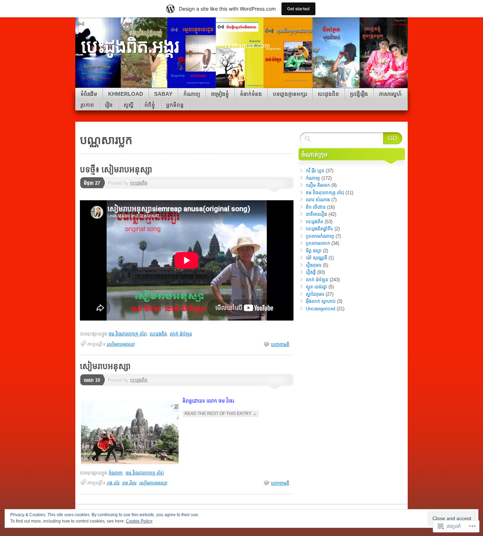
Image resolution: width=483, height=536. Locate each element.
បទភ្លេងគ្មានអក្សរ (290, 94)
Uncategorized (320, 308)
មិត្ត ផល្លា (313, 250)
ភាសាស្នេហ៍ (390, 94)
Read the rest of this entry (221, 413)
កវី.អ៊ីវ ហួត (315, 170)
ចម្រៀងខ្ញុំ (220, 94)
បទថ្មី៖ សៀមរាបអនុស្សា (116, 169)
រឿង (109, 105)
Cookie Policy (139, 521)
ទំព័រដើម (89, 94)
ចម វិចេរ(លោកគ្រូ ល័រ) (128, 333)
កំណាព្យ (192, 94)
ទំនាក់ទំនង (251, 94)
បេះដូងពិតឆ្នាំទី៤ (319, 228)
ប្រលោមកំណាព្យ (320, 236)
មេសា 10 (92, 380)
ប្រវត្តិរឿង (359, 94)
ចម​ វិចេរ (129, 482)
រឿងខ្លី (311, 272)
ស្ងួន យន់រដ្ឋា (316, 286)
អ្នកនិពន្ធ (175, 105)
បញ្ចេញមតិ (280, 344)
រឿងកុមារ (313, 265)
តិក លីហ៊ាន (316, 207)
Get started (298, 8)
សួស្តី (129, 105)
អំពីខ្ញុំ (150, 105)
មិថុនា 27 (92, 183)
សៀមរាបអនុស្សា (120, 344)
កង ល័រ (112, 482)
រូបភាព (87, 105)
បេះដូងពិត (328, 94)
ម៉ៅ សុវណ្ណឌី (316, 257)
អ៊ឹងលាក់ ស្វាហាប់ (321, 301)
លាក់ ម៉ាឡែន (181, 333)
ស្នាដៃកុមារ (315, 294)
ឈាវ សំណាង (318, 199)
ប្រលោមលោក (318, 243)
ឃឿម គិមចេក (318, 185)
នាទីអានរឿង (316, 214)
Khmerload (125, 94)
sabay (163, 94)
